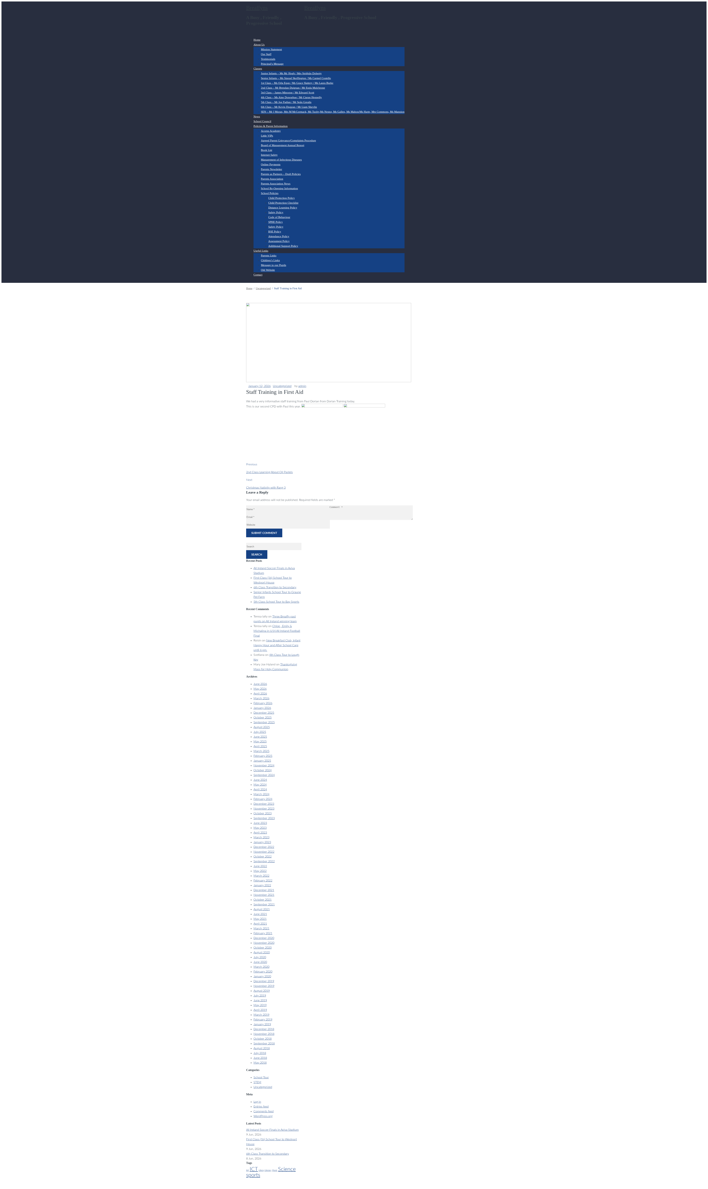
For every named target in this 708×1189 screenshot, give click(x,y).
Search (256, 554)
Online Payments (270, 164)
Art (247, 1170)
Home (257, 39)
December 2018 (264, 1029)
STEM (257, 1082)
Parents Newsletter (271, 169)
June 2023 (260, 823)
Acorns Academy (271, 130)
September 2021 (264, 904)
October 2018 (263, 1038)
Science (287, 1169)
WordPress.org (263, 1116)
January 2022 (262, 885)
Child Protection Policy (281, 198)
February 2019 (263, 1019)
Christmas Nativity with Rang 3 (266, 487)
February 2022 (263, 880)
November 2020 (264, 942)
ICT (254, 1169)
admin (302, 386)
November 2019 (264, 986)
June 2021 (260, 914)
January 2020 (262, 976)
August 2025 (262, 727)
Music (274, 1170)
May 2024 (260, 784)
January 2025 (262, 760)
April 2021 (260, 923)
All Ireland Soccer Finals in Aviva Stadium (272, 1129)
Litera (261, 1170)
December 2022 (264, 847)
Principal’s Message (272, 63)
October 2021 (263, 899)
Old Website (268, 269)
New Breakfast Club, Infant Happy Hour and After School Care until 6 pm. (277, 645)
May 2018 (260, 1062)
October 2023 (263, 813)
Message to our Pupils (273, 265)
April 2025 (260, 746)
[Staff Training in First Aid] (328, 381)
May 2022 (260, 870)
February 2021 (263, 933)
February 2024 (263, 799)
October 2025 (263, 717)
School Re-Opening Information (279, 188)
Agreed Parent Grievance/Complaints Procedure (288, 140)
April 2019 (260, 1010)
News (257, 116)
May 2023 (260, 827)
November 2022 (264, 851)
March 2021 (261, 928)
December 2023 (264, 803)
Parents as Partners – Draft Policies (281, 174)
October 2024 (263, 770)
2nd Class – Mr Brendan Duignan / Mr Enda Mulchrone (293, 87)
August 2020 (262, 952)
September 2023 (264, 818)
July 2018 (260, 1053)
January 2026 (262, 708)
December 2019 (264, 981)
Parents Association (272, 178)
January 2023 (262, 842)
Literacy (267, 1170)
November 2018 (264, 1033)
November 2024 (264, 765)
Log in (257, 1101)
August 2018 (262, 1048)
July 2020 (260, 957)
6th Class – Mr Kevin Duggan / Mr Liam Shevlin (289, 106)
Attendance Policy (278, 236)
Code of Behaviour (279, 217)
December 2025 (264, 712)
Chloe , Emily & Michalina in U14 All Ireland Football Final (277, 631)
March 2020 (261, 966)
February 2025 (263, 755)
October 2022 (263, 856)
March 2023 (261, 837)
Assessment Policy (279, 241)
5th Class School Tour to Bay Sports (276, 601)
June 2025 (260, 736)
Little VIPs (267, 135)
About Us (259, 44)
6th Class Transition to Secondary (275, 587)
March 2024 (261, 794)
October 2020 (263, 947)
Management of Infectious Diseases (281, 159)
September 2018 (264, 1043)
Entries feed (261, 1106)
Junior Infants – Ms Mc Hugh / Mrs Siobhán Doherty (291, 73)
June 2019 (260, 1000)
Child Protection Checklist (283, 202)
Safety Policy (275, 212)
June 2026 (260, 684)
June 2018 (260, 1057)
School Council (262, 121)
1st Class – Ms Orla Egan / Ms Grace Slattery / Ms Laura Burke (297, 82)
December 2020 (264, 938)
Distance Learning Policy (282, 207)
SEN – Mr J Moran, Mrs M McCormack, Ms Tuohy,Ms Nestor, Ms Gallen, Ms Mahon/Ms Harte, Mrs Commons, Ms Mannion (333, 111)
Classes (258, 68)
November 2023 (264, 808)
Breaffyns (257, 8)
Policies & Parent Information (271, 126)
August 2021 (262, 909)
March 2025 (261, 751)
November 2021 (264, 894)
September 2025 (264, 722)
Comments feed (264, 1111)
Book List (266, 150)
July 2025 (260, 731)
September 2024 (264, 775)
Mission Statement (271, 49)
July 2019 (260, 995)
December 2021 (264, 890)
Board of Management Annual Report (282, 145)
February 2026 (263, 703)
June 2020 (260, 962)
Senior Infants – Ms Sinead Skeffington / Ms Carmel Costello (296, 78)
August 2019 (262, 990)
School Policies (269, 193)
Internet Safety (269, 154)
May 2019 (260, 1005)
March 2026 (261, 698)
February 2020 (263, 971)
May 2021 (260, 918)
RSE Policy (274, 231)
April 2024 (260, 789)
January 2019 (262, 1024)
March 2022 (261, 875)
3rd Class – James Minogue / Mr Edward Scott (287, 92)
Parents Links (268, 255)
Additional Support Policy (283, 245)
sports (253, 1175)
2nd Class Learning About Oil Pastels (269, 472)
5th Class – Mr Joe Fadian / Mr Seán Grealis (286, 102)
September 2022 (264, 861)
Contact (258, 274)
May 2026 (260, 688)
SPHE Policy (275, 222)
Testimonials (268, 59)
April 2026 (260, 693)
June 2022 (260, 866)
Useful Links (261, 250)
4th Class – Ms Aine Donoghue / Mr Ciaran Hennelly (291, 97)
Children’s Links (270, 260)
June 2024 (260, 779)
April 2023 (260, 832)
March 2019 (261, 1014)
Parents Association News (275, 183)
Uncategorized (282, 386)
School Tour (261, 1077)
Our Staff (266, 54)
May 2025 (260, 741)
